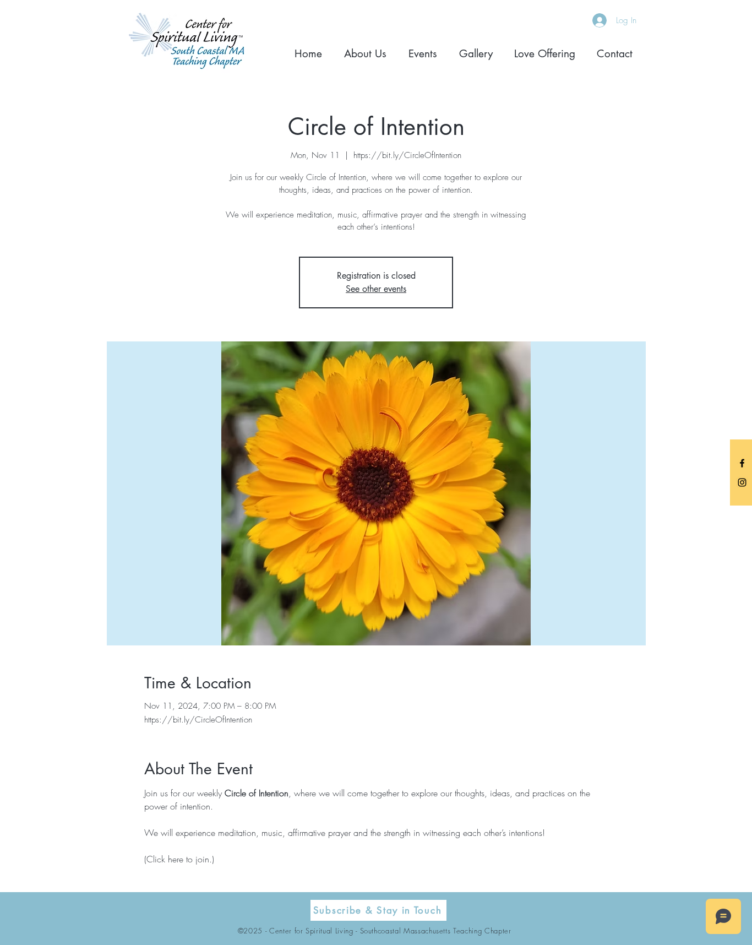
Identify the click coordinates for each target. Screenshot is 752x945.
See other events (376, 289)
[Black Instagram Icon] (742, 482)
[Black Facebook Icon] (742, 463)
